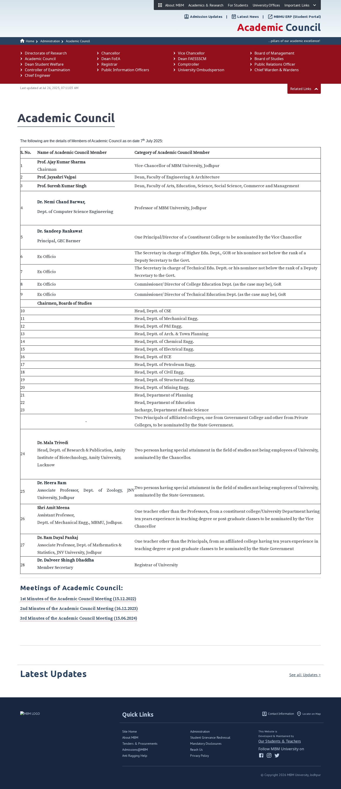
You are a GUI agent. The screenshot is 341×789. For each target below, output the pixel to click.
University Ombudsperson (201, 69)
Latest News (248, 17)
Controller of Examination (47, 69)
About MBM (130, 737)
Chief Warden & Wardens (276, 69)
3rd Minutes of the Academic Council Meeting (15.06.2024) (78, 618)
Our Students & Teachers (279, 741)
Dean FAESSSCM (192, 58)
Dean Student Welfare (44, 64)
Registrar (109, 64)
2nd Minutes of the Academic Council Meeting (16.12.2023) (79, 608)
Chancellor (110, 53)
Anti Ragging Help (134, 756)
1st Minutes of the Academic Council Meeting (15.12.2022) (78, 599)
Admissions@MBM (135, 749)
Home (29, 41)
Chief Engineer (38, 75)
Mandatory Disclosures (206, 743)
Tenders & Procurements (140, 743)
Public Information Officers (125, 69)
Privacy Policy (199, 756)
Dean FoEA (110, 58)
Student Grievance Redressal (210, 737)
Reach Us (196, 749)
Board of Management (274, 53)
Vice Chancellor (191, 53)
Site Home (129, 731)
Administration (200, 731)
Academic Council (78, 41)
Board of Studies (269, 58)
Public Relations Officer (274, 64)
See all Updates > (305, 674)
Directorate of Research (46, 53)
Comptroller (188, 64)
